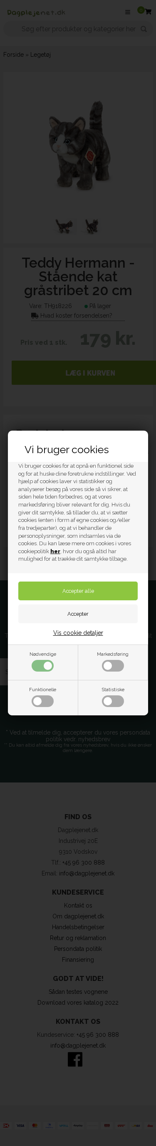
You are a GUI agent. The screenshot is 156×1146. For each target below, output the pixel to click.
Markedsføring (113, 654)
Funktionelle (42, 689)
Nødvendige (43, 654)
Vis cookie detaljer (78, 632)
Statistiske (113, 689)
